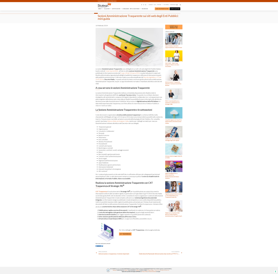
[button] (180, 5)
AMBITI (100, 8)
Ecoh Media (103, 1)
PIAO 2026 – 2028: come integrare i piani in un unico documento (172, 64)
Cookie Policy (157, 270)
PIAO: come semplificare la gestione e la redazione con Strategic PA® (172, 102)
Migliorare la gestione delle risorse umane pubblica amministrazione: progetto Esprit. (173, 214)
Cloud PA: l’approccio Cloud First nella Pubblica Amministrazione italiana (173, 121)
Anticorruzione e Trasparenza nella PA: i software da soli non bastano (173, 83)
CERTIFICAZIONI (116, 8)
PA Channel (166, 4)
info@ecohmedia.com (165, 270)
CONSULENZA (125, 8)
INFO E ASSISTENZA (135, 8)
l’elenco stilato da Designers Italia (118, 121)
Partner (159, 4)
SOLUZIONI (107, 8)
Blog (155, 4)
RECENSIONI (145, 8)
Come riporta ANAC (112, 71)
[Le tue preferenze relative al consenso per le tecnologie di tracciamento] (275, 271)
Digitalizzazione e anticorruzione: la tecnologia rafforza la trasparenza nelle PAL (173, 195)
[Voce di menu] (177, 4)
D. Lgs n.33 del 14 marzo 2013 (130, 73)
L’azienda (151, 4)
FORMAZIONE (173, 4)
